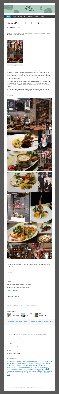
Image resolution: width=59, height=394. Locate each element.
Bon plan (9, 363)
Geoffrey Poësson (26, 367)
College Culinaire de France (37, 363)
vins (11, 374)
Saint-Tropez (42, 371)
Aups (17, 361)
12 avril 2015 (17, 27)
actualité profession (11, 361)
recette (24, 371)
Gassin (34, 365)
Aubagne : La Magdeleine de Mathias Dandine (43, 315)
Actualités (14, 16)
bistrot (24, 305)
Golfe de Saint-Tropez (35, 367)
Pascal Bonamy (10, 371)
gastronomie (41, 365)
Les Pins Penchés (22, 369)
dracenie (13, 365)
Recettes (36, 16)
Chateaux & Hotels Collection (19, 363)
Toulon (46, 373)
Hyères (8, 369)
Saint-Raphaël (33, 305)
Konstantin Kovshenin (38, 387)
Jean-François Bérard (15, 369)
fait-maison (28, 365)
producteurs (18, 371)
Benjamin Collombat (22, 361)
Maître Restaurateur (37, 369)
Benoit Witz (29, 361)
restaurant (28, 305)
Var (37, 305)
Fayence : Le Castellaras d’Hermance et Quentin (42, 321)
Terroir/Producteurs (22, 16)
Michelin (46, 369)
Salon (47, 371)
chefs (28, 363)
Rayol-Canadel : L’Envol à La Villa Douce (15, 315)
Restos (8, 16)
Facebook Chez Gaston (12, 290)
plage (15, 371)
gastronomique (12, 367)
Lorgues (28, 369)
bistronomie (44, 361)
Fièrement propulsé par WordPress (14, 387)
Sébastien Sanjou (35, 373)
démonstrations (20, 365)
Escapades (30, 16)
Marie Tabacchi (10, 27)
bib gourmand (36, 361)
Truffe (49, 373)
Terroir (42, 373)
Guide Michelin (44, 367)
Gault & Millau (20, 367)
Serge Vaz (20, 373)
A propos (42, 16)
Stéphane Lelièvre (26, 373)
